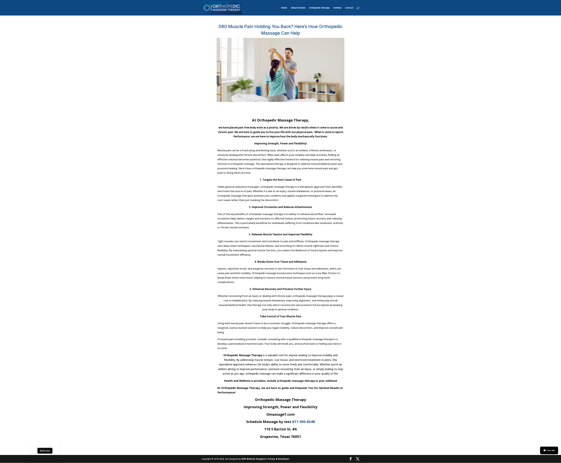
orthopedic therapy (319, 8)
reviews (337, 8)
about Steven (298, 8)
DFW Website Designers (253, 458)
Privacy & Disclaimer (278, 458)
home (284, 8)
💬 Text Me (549, 450)
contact (349, 8)
